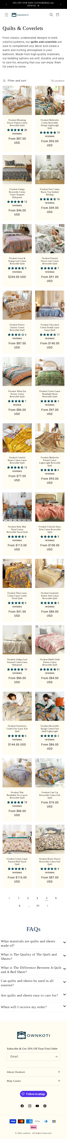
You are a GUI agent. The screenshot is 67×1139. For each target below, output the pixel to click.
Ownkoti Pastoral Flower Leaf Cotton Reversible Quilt (50, 261)
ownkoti (27, 1133)
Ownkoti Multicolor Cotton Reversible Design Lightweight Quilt (50, 124)
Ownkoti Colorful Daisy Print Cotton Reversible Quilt (50, 529)
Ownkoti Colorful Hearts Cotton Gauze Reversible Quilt (17, 460)
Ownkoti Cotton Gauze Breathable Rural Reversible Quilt (49, 394)
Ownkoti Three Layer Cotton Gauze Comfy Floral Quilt (17, 596)
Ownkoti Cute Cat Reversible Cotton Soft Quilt (49, 795)
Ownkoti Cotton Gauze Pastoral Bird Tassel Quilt (17, 861)
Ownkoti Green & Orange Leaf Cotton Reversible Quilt (17, 261)
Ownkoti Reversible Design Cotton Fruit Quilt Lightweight (50, 728)
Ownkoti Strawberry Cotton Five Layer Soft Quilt (17, 728)
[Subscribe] (56, 1057)
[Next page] (47, 905)
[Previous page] (9, 898)
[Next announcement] (60, 4)
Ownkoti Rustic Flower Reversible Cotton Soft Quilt (50, 861)
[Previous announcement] (6, 4)
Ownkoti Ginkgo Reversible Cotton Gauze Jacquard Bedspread (17, 193)
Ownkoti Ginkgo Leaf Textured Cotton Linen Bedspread (17, 662)
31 (38, 905)
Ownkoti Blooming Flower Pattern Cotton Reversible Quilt (17, 123)
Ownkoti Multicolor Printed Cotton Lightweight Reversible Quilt (49, 461)
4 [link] (46, 898)
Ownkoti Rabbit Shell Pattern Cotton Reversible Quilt (50, 662)
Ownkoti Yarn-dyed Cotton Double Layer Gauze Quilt (49, 327)
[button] (6, 15)
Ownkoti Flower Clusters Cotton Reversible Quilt (17, 327)
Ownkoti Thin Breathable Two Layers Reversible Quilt (17, 795)
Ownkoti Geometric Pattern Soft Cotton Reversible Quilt (50, 596)
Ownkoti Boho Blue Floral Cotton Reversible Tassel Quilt (17, 529)
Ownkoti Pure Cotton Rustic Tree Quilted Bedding (49, 192)
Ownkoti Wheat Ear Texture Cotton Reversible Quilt (17, 394)
